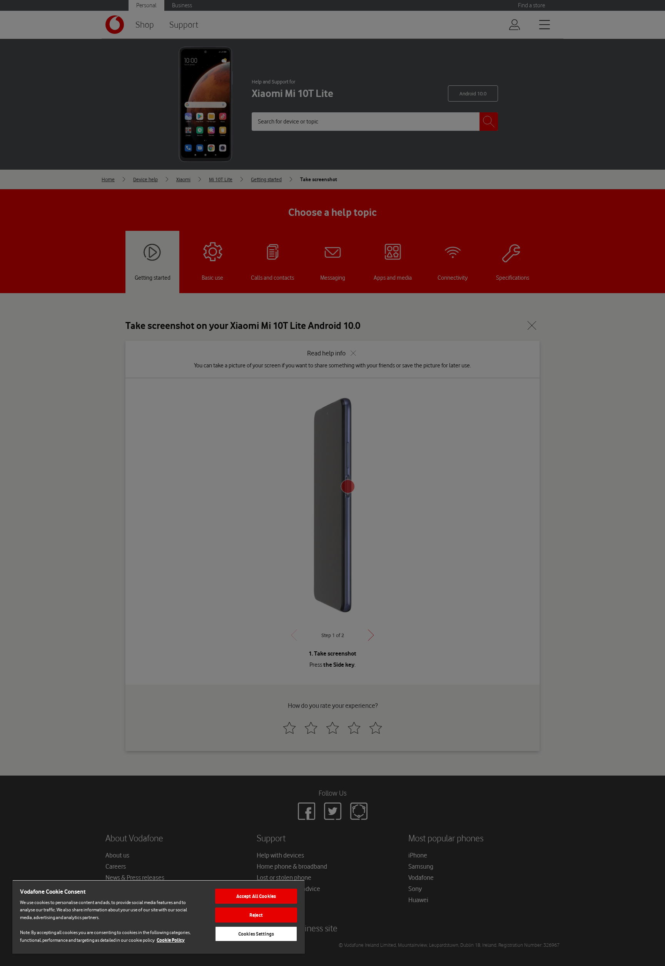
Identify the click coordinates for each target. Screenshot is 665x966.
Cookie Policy (171, 940)
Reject (256, 915)
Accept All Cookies (256, 896)
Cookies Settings (256, 934)
